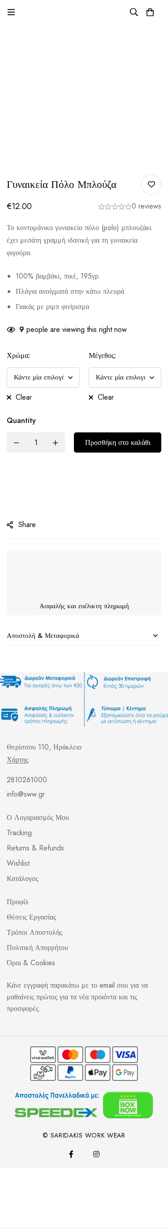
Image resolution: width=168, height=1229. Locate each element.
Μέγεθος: (102, 355)
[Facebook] (71, 1138)
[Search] (134, 12)
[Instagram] (96, 1138)
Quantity (21, 405)
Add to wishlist (151, 184)
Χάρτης (17, 744)
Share (27, 509)
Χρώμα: (18, 355)
